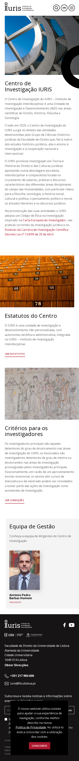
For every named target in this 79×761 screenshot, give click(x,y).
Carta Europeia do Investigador (44, 220)
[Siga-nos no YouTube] (71, 625)
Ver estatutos (15, 353)
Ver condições (14, 500)
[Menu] (71, 8)
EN (64, 7)
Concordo (39, 745)
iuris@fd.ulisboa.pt (23, 683)
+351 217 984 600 (22, 676)
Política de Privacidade (31, 727)
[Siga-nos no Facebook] (64, 625)
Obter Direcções (16, 665)
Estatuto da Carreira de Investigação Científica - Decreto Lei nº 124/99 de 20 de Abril (37, 232)
